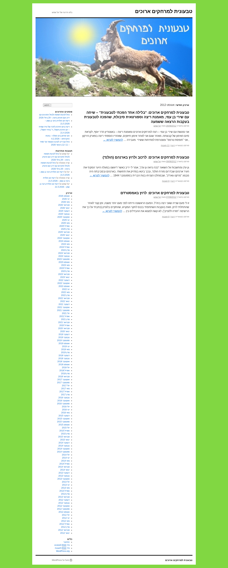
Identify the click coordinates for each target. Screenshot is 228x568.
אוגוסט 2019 (64, 343)
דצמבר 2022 (64, 280)
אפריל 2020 (64, 325)
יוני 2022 (66, 289)
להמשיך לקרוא (113, 139)
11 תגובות (165, 145)
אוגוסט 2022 (64, 286)
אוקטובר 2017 (63, 379)
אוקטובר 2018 (63, 361)
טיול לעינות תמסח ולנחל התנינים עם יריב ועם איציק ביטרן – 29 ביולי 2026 (56, 157)
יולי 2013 (66, 482)
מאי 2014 (65, 461)
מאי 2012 (65, 521)
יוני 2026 (66, 199)
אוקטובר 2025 (63, 217)
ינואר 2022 (65, 301)
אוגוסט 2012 (64, 512)
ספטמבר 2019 (63, 340)
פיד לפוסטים (62, 545)
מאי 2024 (65, 244)
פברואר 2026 (64, 205)
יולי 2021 (66, 313)
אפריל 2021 (64, 316)
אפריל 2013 (64, 491)
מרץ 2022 (65, 295)
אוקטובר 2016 (63, 400)
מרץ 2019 (65, 352)
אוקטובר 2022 (63, 283)
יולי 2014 (66, 455)
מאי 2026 (65, 202)
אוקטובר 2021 (63, 307)
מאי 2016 (65, 412)
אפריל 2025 (64, 226)
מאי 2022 (65, 292)
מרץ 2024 (65, 250)
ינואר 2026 (65, 208)
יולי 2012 (66, 515)
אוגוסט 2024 (64, 241)
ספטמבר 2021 (63, 310)
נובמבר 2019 (64, 337)
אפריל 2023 (64, 268)
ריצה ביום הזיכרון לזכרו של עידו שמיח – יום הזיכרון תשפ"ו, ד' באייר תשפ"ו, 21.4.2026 (54, 130)
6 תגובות (165, 181)
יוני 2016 (66, 409)
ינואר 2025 (65, 235)
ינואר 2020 (65, 331)
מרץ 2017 (65, 394)
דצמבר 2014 (64, 443)
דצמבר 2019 (64, 334)
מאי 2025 (65, 223)
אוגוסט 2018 (64, 364)
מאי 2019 (65, 349)
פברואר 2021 (64, 322)
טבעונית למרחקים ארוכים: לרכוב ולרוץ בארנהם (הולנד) (146, 157)
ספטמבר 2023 (63, 259)
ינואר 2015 (65, 440)
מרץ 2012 (65, 527)
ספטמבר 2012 (63, 509)
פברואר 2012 (64, 530)
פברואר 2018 (64, 376)
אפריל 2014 (64, 464)
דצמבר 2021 (64, 304)
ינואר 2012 (65, 533)
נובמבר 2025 (64, 214)
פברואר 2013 (64, 497)
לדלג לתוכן (190, 99)
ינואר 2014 (65, 470)
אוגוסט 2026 (64, 196)
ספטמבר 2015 (63, 422)
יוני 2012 (66, 518)
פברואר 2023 (64, 274)
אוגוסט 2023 (64, 262)
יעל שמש (157, 126)
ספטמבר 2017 (63, 382)
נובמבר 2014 (64, 446)
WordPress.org (63, 551)
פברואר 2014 (64, 467)
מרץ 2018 (65, 373)
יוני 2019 (66, 346)
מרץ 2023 (65, 271)
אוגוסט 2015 (64, 425)
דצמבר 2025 (64, 211)
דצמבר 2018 (64, 355)
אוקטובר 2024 (63, 238)
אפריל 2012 (64, 524)
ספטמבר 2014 (63, 452)
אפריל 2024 (64, 247)
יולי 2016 (66, 406)
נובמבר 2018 (64, 358)
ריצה (173, 145)
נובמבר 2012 (64, 503)
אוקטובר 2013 (63, 479)
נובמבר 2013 (64, 476)
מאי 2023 (65, 265)
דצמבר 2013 (64, 473)
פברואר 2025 (64, 232)
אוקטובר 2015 (63, 419)
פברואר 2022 (64, 298)
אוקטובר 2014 (63, 449)
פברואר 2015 (64, 437)
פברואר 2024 (64, 253)
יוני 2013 (66, 485)
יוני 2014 (66, 458)
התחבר (66, 542)
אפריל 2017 (64, 391)
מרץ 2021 (65, 319)
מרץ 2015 (65, 434)
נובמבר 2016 (64, 397)
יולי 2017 (66, 385)
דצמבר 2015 (64, 416)
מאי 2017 (65, 388)
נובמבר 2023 (64, 256)
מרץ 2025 (65, 229)
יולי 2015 (66, 428)
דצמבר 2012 (64, 500)
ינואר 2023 (65, 277)
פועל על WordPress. (60, 560)
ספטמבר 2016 (63, 403)
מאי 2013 (65, 488)
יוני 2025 (66, 220)
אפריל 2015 (64, 431)
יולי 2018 (66, 367)
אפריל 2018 (64, 370)
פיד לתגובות (62, 548)
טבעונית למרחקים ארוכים (163, 11)
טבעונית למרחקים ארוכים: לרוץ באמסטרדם (155, 193)
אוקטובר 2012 (63, 506)
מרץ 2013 (65, 494)
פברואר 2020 (64, 328)
